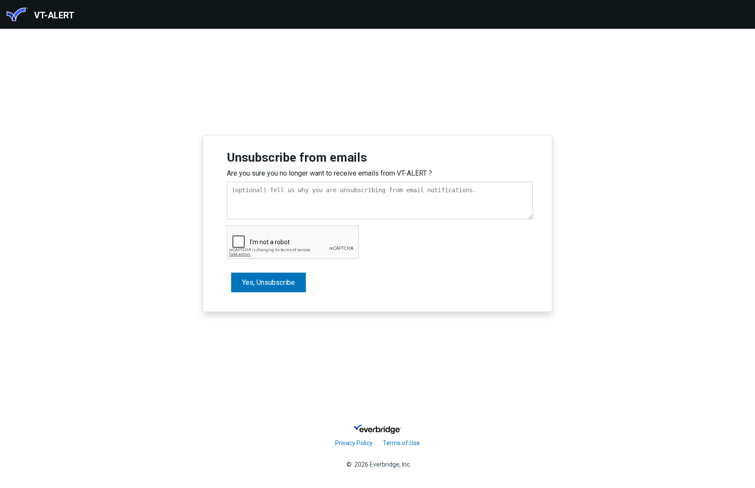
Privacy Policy (354, 443)
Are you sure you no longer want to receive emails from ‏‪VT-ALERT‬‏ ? (329, 173)
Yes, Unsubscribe (268, 282)
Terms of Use (401, 443)
